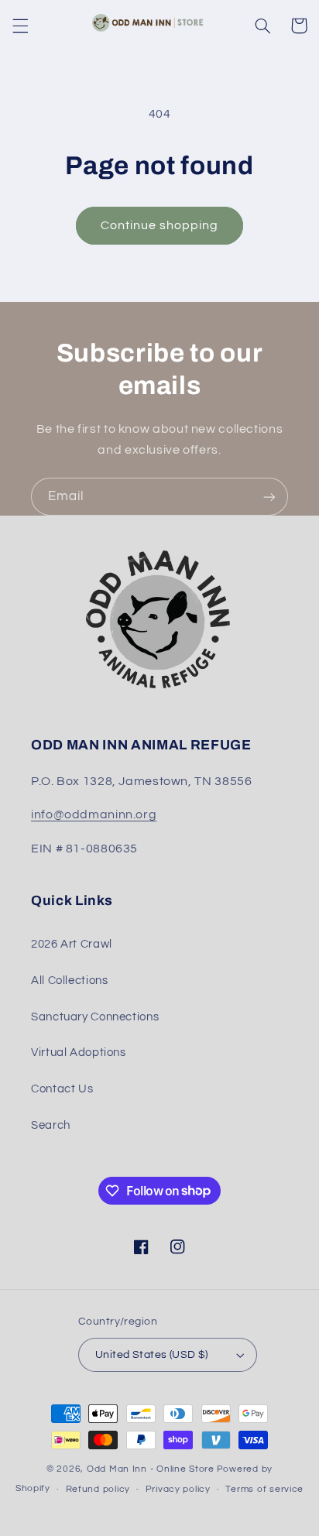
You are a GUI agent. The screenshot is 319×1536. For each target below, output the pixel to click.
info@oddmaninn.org (93, 814)
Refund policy (98, 1489)
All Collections (69, 980)
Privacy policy (178, 1489)
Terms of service (264, 1489)
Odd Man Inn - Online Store (150, 1469)
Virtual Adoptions (78, 1052)
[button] (20, 25)
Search (50, 1125)
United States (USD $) (151, 1354)
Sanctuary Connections (95, 1017)
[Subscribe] (269, 497)
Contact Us (62, 1089)
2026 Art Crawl (71, 944)
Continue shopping (160, 225)
